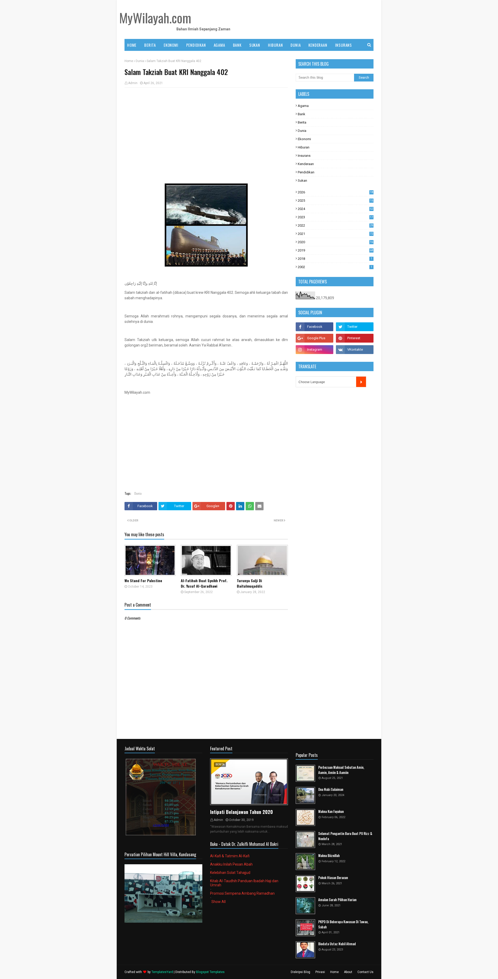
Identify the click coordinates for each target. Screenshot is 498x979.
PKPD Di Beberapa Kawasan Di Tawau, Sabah (343, 924)
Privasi (320, 972)
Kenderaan (306, 164)
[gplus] (314, 338)
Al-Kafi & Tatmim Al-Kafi (230, 856)
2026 (335, 192)
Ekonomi (304, 139)
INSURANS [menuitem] (343, 45)
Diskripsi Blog (300, 972)
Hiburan (303, 147)
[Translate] (361, 382)
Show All (218, 902)
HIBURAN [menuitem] (275, 45)
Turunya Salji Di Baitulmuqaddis (249, 583)
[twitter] (355, 326)
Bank (301, 114)
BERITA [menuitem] (150, 45)
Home (129, 61)
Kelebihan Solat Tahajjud (230, 873)
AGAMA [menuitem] (219, 45)
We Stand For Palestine (143, 580)
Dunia (140, 61)
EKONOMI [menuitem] (171, 45)
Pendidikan (306, 172)
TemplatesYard (162, 972)
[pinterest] (355, 338)
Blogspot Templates (210, 972)
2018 (335, 259)
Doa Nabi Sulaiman (330, 789)
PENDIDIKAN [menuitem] (196, 45)
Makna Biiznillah (329, 855)
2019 (335, 250)
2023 (335, 217)
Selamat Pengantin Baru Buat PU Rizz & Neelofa (345, 836)
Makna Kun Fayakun (331, 811)
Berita (302, 122)
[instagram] (314, 349)
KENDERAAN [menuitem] (317, 45)
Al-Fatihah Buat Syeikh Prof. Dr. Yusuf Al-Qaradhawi (204, 583)
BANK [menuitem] (237, 45)
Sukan (302, 180)
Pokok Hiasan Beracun (333, 877)
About (348, 972)
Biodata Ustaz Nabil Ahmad (337, 943)
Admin (132, 83)
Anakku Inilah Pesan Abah (231, 864)
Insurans (304, 156)
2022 (335, 225)
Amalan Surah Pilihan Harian (337, 899)
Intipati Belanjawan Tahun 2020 (241, 811)
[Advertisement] (206, 129)
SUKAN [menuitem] (254, 45)
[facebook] (314, 326)
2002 (335, 267)
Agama (303, 106)
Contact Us (365, 972)
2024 (335, 209)
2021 (335, 234)
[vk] (355, 349)
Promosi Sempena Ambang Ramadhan (242, 893)
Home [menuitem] (131, 45)
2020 (335, 242)
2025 (335, 200)
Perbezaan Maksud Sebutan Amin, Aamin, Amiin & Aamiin (341, 770)
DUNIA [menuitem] (295, 45)
